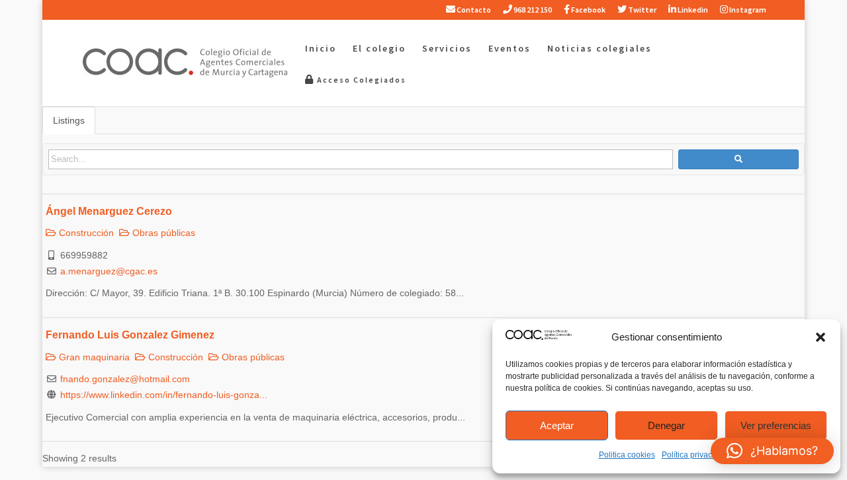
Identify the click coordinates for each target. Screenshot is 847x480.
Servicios (447, 49)
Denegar (666, 425)
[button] (820, 337)
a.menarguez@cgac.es (108, 271)
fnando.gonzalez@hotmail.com (125, 379)
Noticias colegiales (599, 49)
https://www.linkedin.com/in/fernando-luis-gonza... (163, 394)
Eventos (509, 49)
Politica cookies (627, 455)
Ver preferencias (775, 425)
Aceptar (557, 425)
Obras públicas (162, 232)
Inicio (320, 49)
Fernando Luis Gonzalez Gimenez (130, 334)
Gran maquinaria (93, 357)
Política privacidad (695, 455)
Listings (69, 120)
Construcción (85, 232)
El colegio (379, 49)
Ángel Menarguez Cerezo (109, 211)
